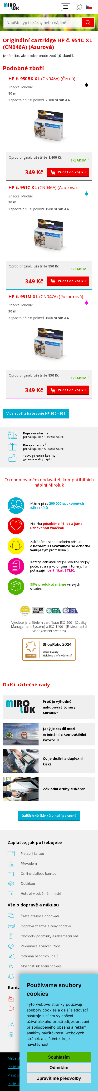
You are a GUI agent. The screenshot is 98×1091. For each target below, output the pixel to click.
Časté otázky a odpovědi (40, 916)
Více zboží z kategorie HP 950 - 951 (35, 413)
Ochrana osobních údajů (40, 956)
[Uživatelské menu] (78, 7)
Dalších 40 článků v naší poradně (49, 815)
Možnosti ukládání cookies (41, 966)
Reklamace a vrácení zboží (41, 946)
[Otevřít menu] (66, 7)
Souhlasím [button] (59, 1057)
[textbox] (43, 22)
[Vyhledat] (88, 22)
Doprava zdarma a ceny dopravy (46, 926)
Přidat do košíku (71, 172)
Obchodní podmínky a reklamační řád (49, 936)
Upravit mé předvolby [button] (58, 1078)
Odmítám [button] (58, 1067)
